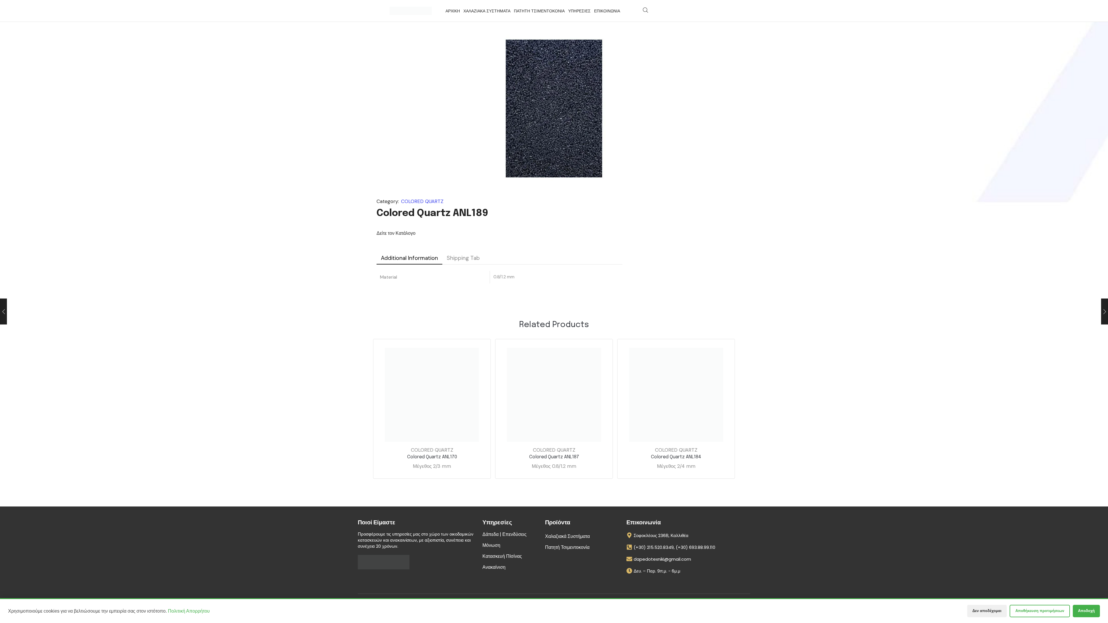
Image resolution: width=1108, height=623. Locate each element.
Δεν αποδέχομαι (987, 611)
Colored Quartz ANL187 (554, 457)
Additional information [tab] (409, 258)
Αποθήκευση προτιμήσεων (1039, 611)
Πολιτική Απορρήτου (189, 611)
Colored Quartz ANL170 (432, 457)
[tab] (409, 258)
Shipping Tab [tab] (463, 258)
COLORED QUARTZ (422, 201)
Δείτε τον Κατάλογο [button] (396, 233)
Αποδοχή (1086, 611)
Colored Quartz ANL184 (676, 457)
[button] (645, 10)
